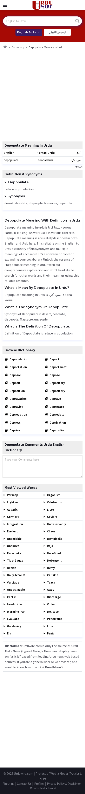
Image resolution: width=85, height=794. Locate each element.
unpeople (65, 203)
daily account (16, 575)
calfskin (52, 575)
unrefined (53, 553)
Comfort (12, 517)
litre (50, 509)
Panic (50, 633)
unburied (13, 546)
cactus (11, 597)
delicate (52, 612)
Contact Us (24, 784)
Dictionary (18, 47)
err (8, 633)
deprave (55, 399)
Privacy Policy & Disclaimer (64, 784)
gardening (13, 626)
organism (53, 495)
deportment (58, 367)
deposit (14, 383)
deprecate (56, 407)
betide (11, 568)
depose (54, 375)
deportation (18, 367)
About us (8, 784)
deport (54, 359)
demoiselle (54, 539)
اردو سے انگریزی (57, 32)
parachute (13, 553)
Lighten (12, 502)
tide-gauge (14, 560)
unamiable (13, 539)
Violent (51, 604)
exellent (12, 531)
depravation (18, 399)
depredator (57, 414)
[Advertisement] (42, 94)
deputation (57, 430)
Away (50, 590)
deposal (15, 375)
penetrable (54, 619)
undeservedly (56, 524)
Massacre (50, 203)
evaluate (12, 619)
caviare (51, 517)
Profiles (39, 784)
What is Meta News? (43, 788)
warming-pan (15, 612)
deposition (17, 391)
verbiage (12, 582)
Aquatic (12, 509)
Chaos (50, 531)
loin (49, 626)
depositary (57, 383)
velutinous (54, 502)
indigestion (14, 524)
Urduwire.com (23, 773)
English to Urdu (28, 32)
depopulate (11, 160)
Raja (49, 546)
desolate (21, 203)
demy (50, 568)
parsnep (12, 495)
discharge (53, 597)
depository (57, 391)
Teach (50, 582)
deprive (14, 430)
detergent (54, 560)
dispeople (36, 203)
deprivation (57, 422)
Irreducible (14, 604)
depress (15, 422)
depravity (16, 407)
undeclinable (15, 590)
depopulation (18, 359)
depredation (18, 414)
